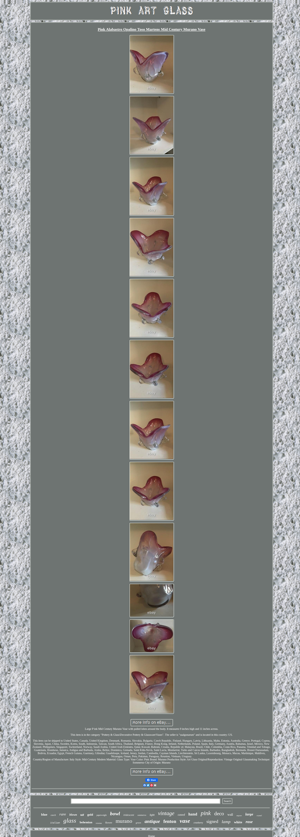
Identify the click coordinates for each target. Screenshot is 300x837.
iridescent (128, 815)
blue (44, 814)
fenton (169, 821)
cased (181, 814)
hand (192, 814)
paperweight (102, 815)
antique (152, 821)
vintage (166, 813)
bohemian (86, 822)
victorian (99, 823)
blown (73, 814)
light (152, 814)
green (138, 822)
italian (55, 822)
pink (206, 813)
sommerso (142, 815)
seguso (239, 815)
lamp (226, 821)
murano (124, 821)
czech (53, 815)
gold (90, 814)
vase (185, 821)
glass (69, 820)
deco (219, 813)
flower (108, 822)
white (238, 822)
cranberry (198, 822)
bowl (115, 813)
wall (230, 814)
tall (82, 814)
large (249, 814)
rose (249, 821)
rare (62, 814)
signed (212, 821)
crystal (259, 815)
